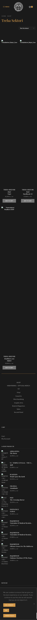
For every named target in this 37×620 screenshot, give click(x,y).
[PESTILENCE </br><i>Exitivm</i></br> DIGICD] (4, 513)
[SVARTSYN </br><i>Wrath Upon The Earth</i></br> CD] (4, 478)
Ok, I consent (9, 605)
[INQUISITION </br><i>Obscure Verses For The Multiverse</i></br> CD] (4, 548)
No (6, 610)
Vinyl (18, 392)
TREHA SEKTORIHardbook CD (28, 192)
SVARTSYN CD (17, 477)
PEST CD (17, 500)
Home (4, 16)
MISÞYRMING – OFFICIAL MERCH (18, 386)
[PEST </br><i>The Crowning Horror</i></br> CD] (4, 502)
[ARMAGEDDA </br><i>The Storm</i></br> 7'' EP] (4, 455)
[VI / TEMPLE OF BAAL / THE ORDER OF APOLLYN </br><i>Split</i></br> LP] (4, 467)
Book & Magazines (18, 406)
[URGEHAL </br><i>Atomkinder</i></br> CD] (4, 490)
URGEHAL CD (14, 488)
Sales (18, 409)
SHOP (19, 382)
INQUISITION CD (21, 523)
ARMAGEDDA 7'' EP (14, 453)
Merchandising (18, 399)
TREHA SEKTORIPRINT (9, 358)
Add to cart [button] (9, 200)
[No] (34, 604)
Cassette (18, 396)
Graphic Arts (18, 403)
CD (19, 389)
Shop (9, 16)
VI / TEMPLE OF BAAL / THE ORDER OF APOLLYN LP (21, 465)
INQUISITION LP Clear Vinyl (21, 536)
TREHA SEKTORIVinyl (9, 192)
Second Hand (18, 412)
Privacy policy (9, 615)
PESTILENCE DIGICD (14, 511)
